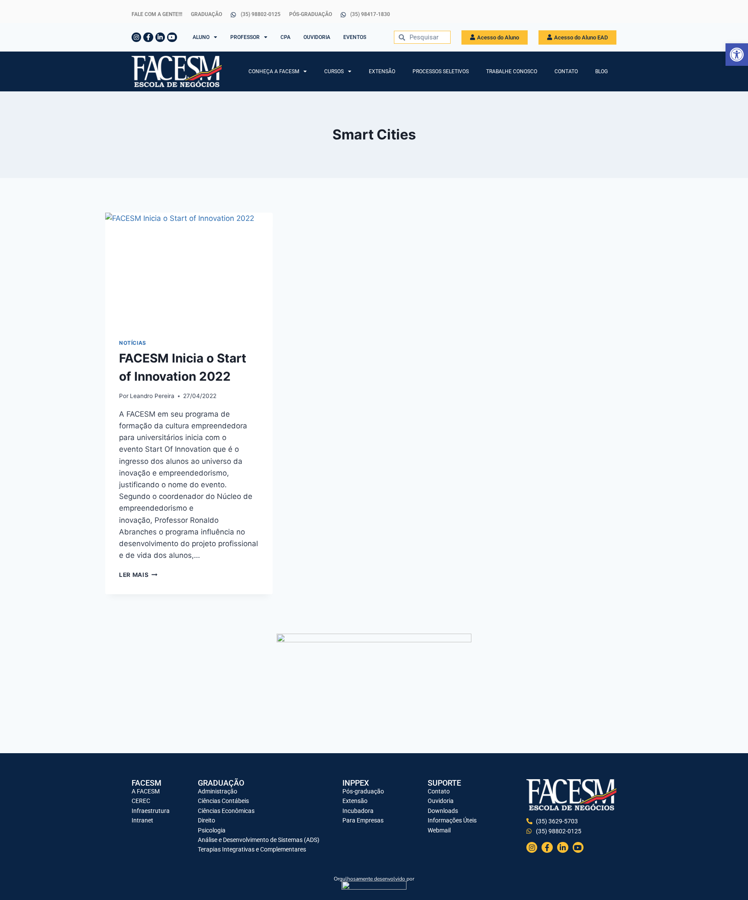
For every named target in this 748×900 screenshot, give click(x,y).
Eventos (354, 37)
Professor (245, 37)
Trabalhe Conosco (511, 71)
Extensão (382, 71)
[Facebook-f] (148, 37)
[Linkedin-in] (160, 37)
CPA (285, 37)
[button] (736, 54)
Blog (601, 71)
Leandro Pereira (152, 395)
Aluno (201, 37)
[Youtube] (172, 37)
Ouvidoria (316, 37)
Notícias (132, 343)
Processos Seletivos (441, 71)
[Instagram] (136, 37)
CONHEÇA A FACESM (273, 71)
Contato (566, 71)
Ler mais (138, 574)
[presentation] (189, 268)
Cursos (334, 71)
